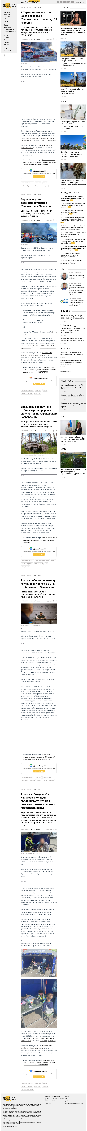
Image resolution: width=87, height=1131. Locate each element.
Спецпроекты (9, 29)
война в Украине (26, 186)
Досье (6, 44)
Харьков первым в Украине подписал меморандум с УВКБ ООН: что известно (72, 198)
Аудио (6, 42)
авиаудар (45, 186)
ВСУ (46, 564)
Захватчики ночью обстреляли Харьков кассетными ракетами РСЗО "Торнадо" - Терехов (73, 248)
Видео (6, 38)
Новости (7, 14)
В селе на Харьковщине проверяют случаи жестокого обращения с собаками (70, 255)
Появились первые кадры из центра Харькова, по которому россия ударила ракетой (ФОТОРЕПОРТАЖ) (39, 162)
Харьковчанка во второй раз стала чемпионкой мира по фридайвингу (71, 212)
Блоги (6, 35)
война (45, 183)
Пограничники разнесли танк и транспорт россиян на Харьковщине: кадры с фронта (72, 241)
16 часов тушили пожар (48, 140)
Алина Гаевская (35, 39)
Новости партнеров (10, 31)
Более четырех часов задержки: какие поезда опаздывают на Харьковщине (73, 234)
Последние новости (70, 192)
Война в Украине (34, 1)
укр (77, 2)
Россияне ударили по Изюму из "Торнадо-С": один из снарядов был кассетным (72, 205)
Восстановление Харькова (30, 3)
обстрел (37, 186)
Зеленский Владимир (28, 780)
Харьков (38, 183)
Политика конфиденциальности (74, 1103)
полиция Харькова (27, 1089)
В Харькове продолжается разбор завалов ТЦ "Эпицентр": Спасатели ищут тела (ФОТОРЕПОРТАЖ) (39, 757)
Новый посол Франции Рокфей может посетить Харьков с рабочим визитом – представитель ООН (72, 227)
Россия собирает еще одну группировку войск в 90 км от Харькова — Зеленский (40, 540)
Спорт (6, 21)
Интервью (7, 27)
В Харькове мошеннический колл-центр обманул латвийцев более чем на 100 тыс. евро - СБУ (72, 220)
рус (80, 2)
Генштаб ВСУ (38, 564)
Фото (6, 40)
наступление (25, 567)
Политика (7, 16)
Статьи (6, 25)
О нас (6, 48)
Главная (7, 12)
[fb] (53, 39)
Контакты (7, 50)
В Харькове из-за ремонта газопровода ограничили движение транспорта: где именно (71, 261)
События (7, 19)
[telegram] (56, 39)
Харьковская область (42, 561)
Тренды (23, 1)
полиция (45, 1086)
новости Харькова (27, 183)
